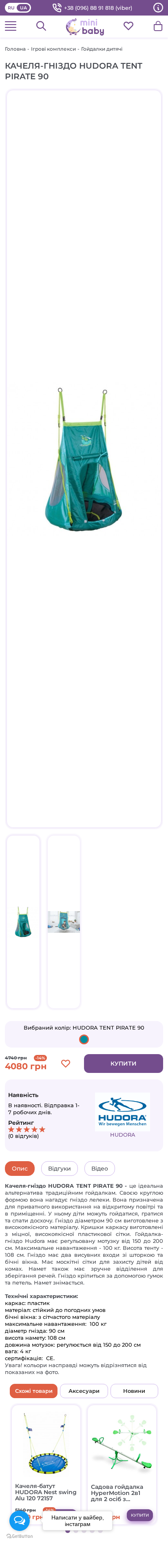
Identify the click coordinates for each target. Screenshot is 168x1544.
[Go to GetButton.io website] (20, 1536)
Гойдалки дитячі (101, 49)
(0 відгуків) (23, 1136)
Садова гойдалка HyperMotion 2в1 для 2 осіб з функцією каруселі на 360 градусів (120, 1493)
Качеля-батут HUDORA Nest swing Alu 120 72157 (46, 1492)
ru (11, 8)
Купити (124, 1063)
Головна (15, 49)
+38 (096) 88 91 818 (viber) (98, 7)
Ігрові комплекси (53, 49)
